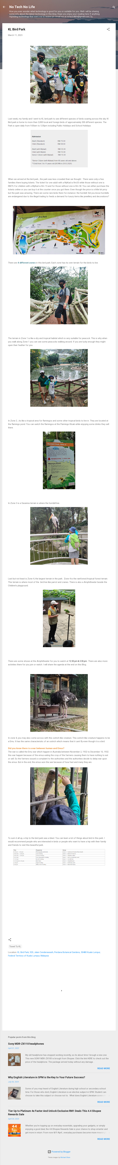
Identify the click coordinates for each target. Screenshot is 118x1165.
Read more (103, 1068)
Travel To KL (15, 946)
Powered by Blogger (61, 1151)
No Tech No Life (22, 7)
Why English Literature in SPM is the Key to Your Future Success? (46, 1077)
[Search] (114, 7)
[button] (108, 30)
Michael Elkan (65, 1157)
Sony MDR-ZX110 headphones (26, 1043)
